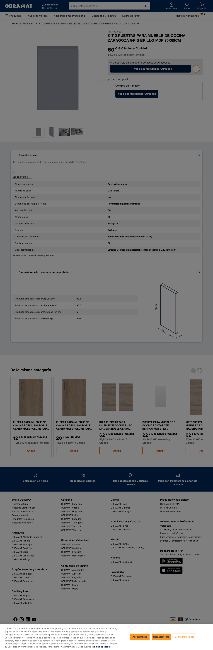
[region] (106, 637)
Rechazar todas (161, 636)
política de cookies (101, 646)
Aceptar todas (140, 636)
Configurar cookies (184, 636)
